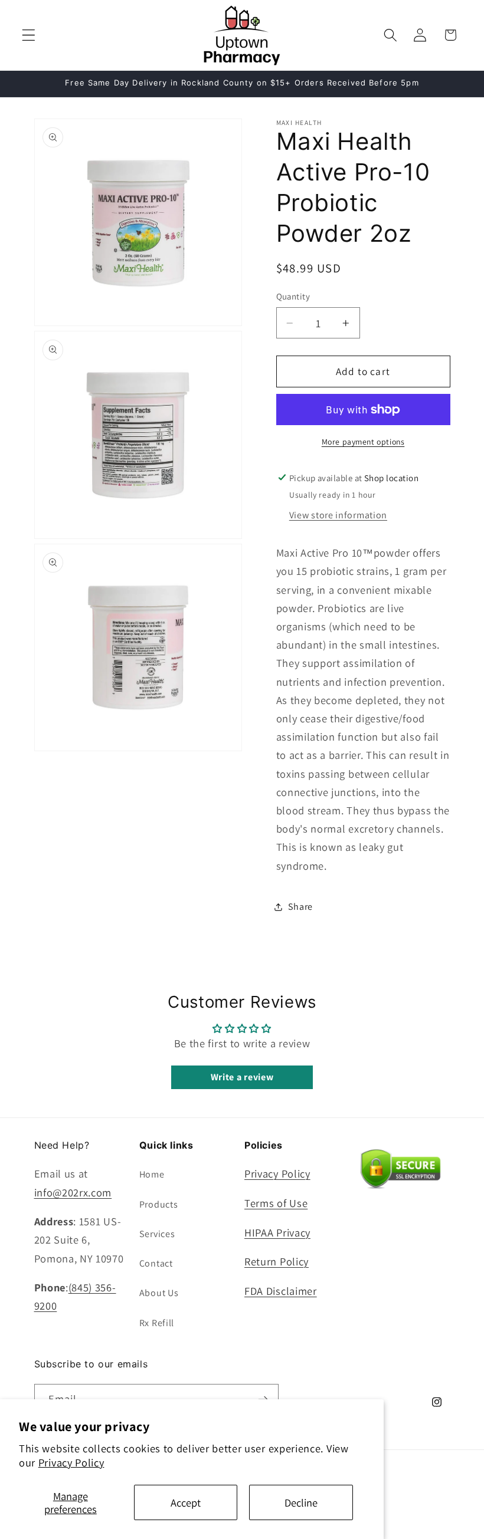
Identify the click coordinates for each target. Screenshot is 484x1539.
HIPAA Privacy (277, 1232)
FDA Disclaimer (280, 1291)
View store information (338, 515)
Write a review (242, 1077)
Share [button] (300, 906)
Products (158, 1204)
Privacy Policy (71, 1462)
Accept (186, 1502)
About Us (159, 1293)
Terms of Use (276, 1203)
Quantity (293, 296)
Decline (301, 1502)
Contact (156, 1263)
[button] (29, 35)
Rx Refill (156, 1323)
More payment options (363, 441)
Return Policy (276, 1261)
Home (152, 1174)
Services (157, 1234)
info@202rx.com (73, 1192)
